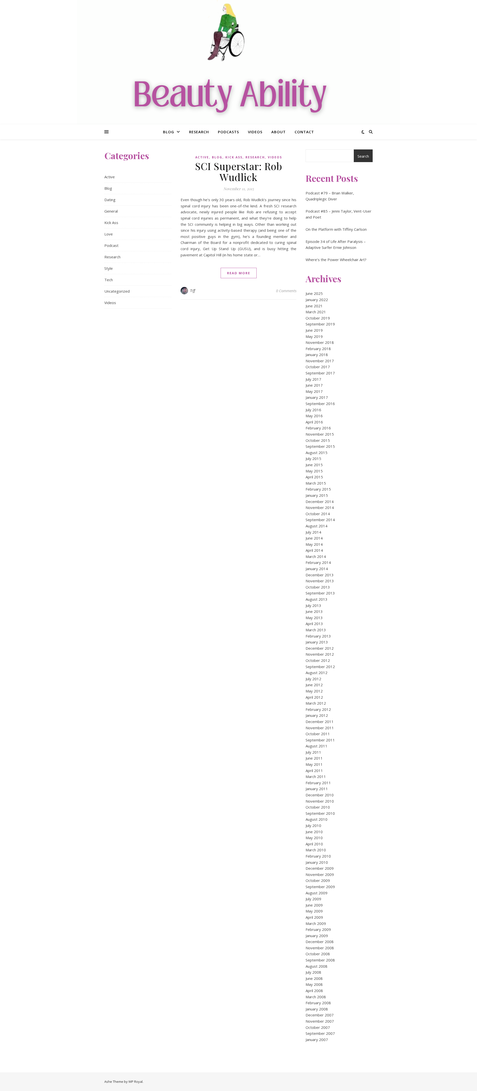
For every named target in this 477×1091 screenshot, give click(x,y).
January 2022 (317, 299)
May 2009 (314, 911)
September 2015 (320, 446)
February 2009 (318, 929)
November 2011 (320, 727)
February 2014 (318, 562)
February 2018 (318, 348)
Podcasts (228, 131)
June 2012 (314, 684)
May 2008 (314, 984)
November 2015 (320, 434)
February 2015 (318, 489)
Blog (168, 131)
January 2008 (317, 1008)
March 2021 (316, 311)
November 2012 (320, 654)
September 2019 (320, 323)
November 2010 (320, 801)
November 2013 (320, 580)
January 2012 (317, 715)
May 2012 (314, 690)
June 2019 (314, 330)
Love (108, 233)
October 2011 (318, 733)
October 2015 (318, 440)
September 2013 (320, 593)
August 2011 (316, 745)
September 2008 (320, 959)
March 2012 (316, 703)
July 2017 (313, 379)
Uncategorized (117, 291)
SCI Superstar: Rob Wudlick (238, 171)
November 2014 (320, 507)
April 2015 (314, 476)
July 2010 (313, 825)
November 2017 (320, 360)
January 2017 (317, 397)
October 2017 (318, 366)
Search (363, 156)
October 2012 (318, 660)
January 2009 (317, 935)
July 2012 (313, 678)
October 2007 (318, 1027)
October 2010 (318, 807)
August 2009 (316, 892)
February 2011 (318, 782)
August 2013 (316, 599)
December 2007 (320, 1014)
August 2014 (316, 525)
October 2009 (318, 880)
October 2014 (318, 513)
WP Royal (135, 1081)
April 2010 (314, 843)
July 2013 (313, 605)
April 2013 (314, 623)
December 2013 (320, 574)
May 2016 (314, 415)
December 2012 (320, 648)
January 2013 (317, 641)
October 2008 (318, 953)
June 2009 (314, 905)
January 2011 (317, 788)
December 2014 (320, 501)
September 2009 (320, 886)
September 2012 (320, 666)
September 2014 (320, 519)
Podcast (111, 245)
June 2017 (314, 385)
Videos (255, 131)
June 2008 (314, 978)
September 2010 (320, 813)
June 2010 (314, 831)
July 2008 (313, 972)
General (111, 211)
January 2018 (317, 354)
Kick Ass (111, 222)
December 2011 (320, 721)
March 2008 (316, 996)
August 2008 (316, 966)
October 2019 (318, 318)
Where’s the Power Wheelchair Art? (336, 259)
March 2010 (316, 849)
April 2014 (314, 550)
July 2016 (313, 409)
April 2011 (314, 770)
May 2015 (314, 470)
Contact (304, 131)
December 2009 (320, 868)
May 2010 (314, 837)
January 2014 (317, 568)
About (278, 131)
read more (238, 273)
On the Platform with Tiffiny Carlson (336, 229)
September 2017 (320, 372)
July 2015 (313, 458)
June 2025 (314, 293)
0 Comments (286, 290)
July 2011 (313, 752)
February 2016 (318, 427)
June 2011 (314, 758)
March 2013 (316, 629)
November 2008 (320, 947)
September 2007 (320, 1033)
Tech (108, 279)
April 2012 (314, 697)
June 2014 (314, 538)
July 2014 (313, 532)
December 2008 (320, 941)
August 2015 (316, 452)
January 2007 (317, 1039)
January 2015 (317, 495)
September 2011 (320, 739)
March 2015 (316, 483)
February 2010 (318, 856)
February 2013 (318, 636)
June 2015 (314, 464)
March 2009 (316, 923)
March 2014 (316, 556)
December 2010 (320, 794)
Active (109, 176)
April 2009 (314, 917)
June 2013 (314, 611)
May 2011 (314, 764)
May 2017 (314, 391)
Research (199, 131)
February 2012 (318, 709)
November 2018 (320, 342)
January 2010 (317, 862)
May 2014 (314, 544)
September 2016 (320, 403)
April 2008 (314, 990)
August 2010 (316, 819)
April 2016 (314, 421)
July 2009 (313, 898)
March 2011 (316, 776)
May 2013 (314, 617)
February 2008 (318, 1002)
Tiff (192, 290)
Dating (110, 199)
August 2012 (316, 672)
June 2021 (314, 305)
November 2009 (320, 874)
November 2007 (320, 1021)
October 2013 (318, 587)
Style (108, 268)
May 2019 (314, 336)
